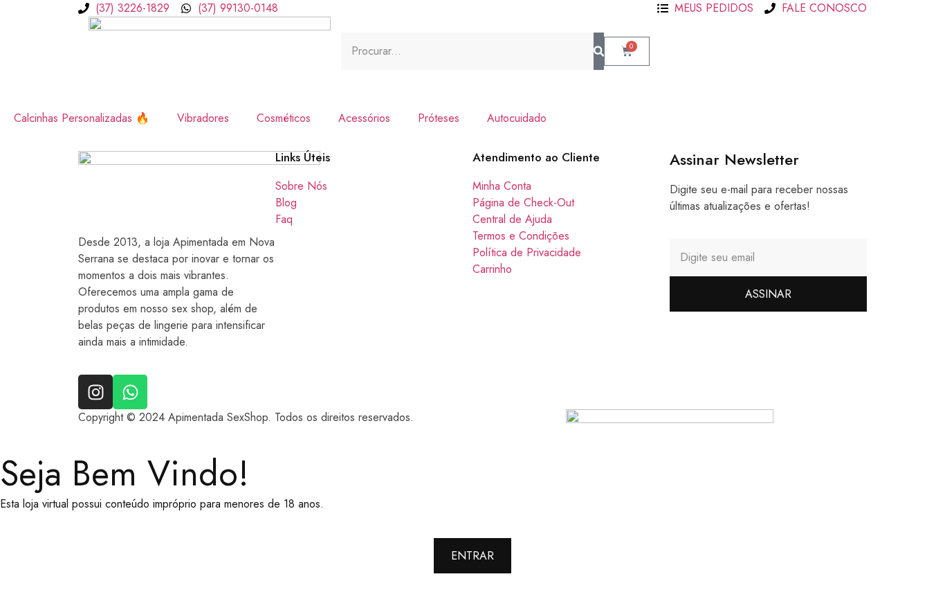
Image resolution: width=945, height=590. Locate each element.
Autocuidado (517, 118)
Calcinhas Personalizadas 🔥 (81, 118)
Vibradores (203, 118)
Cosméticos (284, 118)
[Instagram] (95, 392)
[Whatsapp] (130, 392)
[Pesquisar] (599, 51)
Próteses (438, 118)
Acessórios (364, 118)
